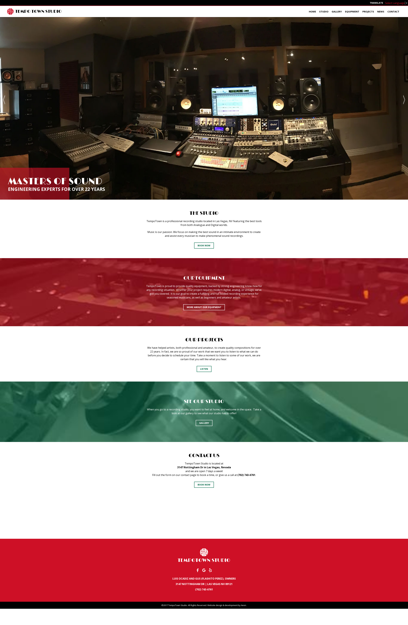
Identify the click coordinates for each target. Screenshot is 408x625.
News (380, 11)
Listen (204, 368)
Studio (323, 11)
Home (312, 11)
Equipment (352, 11)
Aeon (243, 605)
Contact (393, 11)
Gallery (337, 11)
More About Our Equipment (204, 307)
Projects (368, 11)
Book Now (204, 245)
